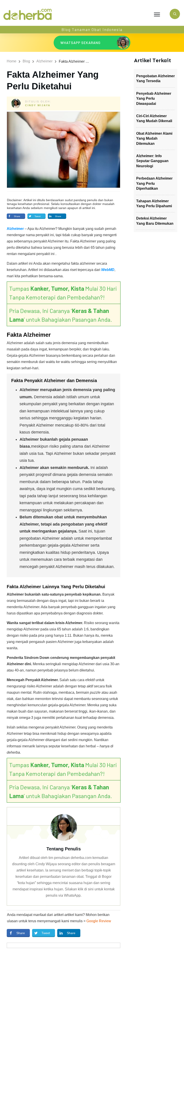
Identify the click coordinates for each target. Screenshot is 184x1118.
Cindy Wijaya (37, 105)
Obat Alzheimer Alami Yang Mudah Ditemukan (154, 138)
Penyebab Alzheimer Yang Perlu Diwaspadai (153, 99)
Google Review (98, 921)
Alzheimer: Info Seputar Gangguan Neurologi (152, 161)
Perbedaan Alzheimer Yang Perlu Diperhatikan (154, 183)
